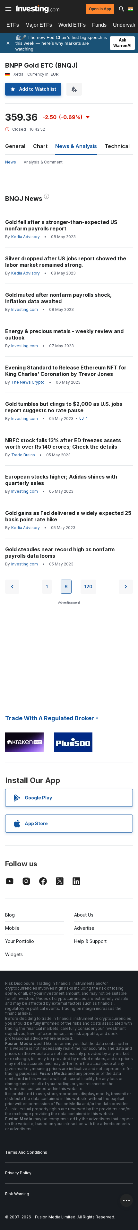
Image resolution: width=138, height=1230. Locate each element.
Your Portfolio (19, 941)
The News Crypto (28, 382)
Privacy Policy (18, 1172)
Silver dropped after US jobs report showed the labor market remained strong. (65, 261)
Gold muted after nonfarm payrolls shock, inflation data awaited (58, 298)
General (15, 146)
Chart (40, 146)
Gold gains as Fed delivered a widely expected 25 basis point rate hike (68, 516)
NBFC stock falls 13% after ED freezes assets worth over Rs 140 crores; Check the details (63, 443)
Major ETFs (38, 25)
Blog (10, 915)
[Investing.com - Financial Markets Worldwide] (37, 9)
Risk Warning (17, 1193)
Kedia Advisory (25, 236)
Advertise (84, 928)
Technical (117, 146)
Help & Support (90, 941)
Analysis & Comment (43, 162)
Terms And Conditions (26, 1152)
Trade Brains (23, 454)
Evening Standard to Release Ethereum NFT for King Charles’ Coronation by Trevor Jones (65, 370)
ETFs (12, 25)
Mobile (12, 928)
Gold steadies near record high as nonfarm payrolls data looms (60, 552)
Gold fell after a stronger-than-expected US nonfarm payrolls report (61, 225)
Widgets (14, 954)
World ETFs (72, 25)
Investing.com (24, 309)
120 (88, 586)
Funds (99, 25)
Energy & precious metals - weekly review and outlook (64, 334)
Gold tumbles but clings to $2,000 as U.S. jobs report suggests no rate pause (63, 407)
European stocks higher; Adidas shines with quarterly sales (61, 479)
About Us (83, 915)
